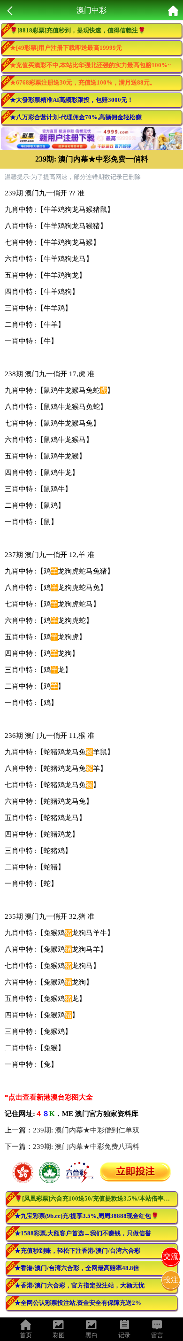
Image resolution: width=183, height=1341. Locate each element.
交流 (170, 1256)
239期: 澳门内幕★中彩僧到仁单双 (86, 1130)
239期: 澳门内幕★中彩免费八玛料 (86, 1146)
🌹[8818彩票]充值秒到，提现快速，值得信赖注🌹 (77, 30)
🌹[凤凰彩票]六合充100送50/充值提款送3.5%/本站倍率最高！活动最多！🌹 (96, 1198)
